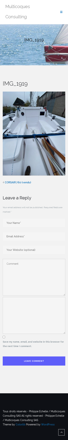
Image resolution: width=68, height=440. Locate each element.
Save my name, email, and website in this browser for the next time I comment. (33, 344)
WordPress (48, 424)
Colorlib (20, 424)
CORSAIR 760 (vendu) (18, 182)
